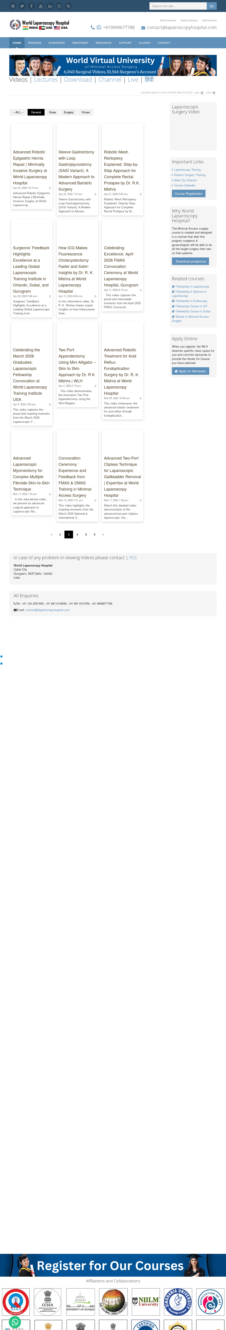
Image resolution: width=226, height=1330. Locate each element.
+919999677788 (119, 27)
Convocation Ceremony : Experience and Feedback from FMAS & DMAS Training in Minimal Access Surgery (74, 476)
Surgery (69, 112)
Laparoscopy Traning (187, 169)
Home (17, 43)
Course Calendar (184, 185)
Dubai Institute (189, 20)
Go (212, 6)
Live (133, 79)
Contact (164, 43)
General (36, 112)
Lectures (46, 79)
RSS (133, 558)
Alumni (145, 43)
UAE (197, 92)
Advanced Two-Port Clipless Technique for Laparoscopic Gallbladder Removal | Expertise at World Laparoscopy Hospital (122, 476)
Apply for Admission (192, 371)
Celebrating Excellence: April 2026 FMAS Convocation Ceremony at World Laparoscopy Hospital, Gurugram (121, 266)
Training (35, 43)
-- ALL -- (18, 112)
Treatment (80, 43)
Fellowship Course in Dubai (193, 311)
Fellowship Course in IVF (192, 306)
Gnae (52, 112)
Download (78, 79)
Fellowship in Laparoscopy (192, 286)
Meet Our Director (185, 180)
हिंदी (149, 79)
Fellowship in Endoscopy (191, 301)
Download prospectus (191, 261)
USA (208, 92)
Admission (57, 43)
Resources (104, 43)
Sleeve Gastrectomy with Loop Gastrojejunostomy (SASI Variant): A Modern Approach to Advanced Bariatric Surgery (76, 170)
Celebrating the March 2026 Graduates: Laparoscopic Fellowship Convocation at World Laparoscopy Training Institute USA (30, 374)
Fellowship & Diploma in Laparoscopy (189, 293)
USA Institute (209, 20)
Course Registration (189, 193)
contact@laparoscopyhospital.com (182, 27)
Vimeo (86, 112)
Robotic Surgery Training (189, 175)
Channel (109, 79)
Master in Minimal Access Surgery (190, 318)
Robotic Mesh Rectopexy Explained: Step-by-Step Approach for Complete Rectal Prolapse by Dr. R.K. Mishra (122, 170)
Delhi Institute (168, 20)
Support (125, 43)
